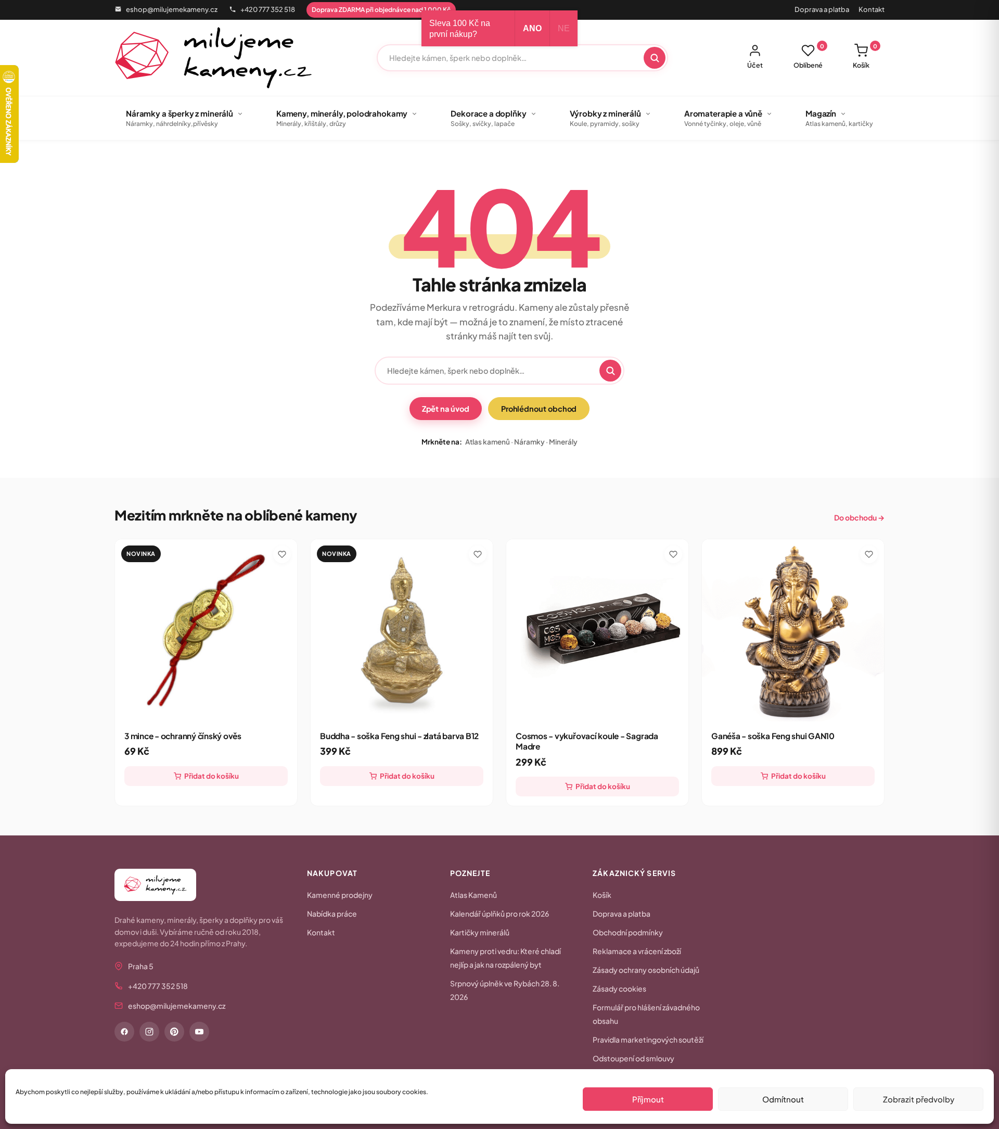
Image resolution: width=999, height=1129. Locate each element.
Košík (865, 56)
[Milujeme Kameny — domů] (213, 58)
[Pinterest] (174, 1032)
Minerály (563, 441)
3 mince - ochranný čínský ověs (182, 736)
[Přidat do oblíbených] (282, 554)
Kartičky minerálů (479, 932)
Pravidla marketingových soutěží (648, 1039)
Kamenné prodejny (340, 894)
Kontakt (872, 9)
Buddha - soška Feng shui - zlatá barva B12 (399, 736)
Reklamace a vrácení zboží (637, 951)
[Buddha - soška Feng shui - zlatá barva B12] (402, 630)
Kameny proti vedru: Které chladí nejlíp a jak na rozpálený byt (505, 957)
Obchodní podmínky (628, 932)
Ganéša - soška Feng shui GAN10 (773, 736)
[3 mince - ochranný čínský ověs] (206, 630)
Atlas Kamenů (473, 894)
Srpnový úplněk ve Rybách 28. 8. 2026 (504, 990)
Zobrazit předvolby (918, 1099)
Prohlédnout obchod (539, 408)
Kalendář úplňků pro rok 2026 (499, 913)
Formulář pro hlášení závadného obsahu (646, 1014)
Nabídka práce (332, 913)
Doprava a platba (822, 9)
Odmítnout (783, 1099)
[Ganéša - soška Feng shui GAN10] (793, 630)
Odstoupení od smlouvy (633, 1058)
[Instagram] (149, 1032)
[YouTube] (199, 1032)
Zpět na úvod (445, 408)
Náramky (529, 441)
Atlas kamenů (487, 441)
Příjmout (648, 1099)
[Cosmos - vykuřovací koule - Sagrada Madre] (597, 630)
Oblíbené (808, 56)
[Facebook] (124, 1032)
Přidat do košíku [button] (211, 775)
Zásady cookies (619, 988)
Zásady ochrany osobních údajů (646, 969)
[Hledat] (654, 58)
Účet (755, 65)
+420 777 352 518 (267, 9)
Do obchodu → (859, 517)
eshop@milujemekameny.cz (171, 9)
